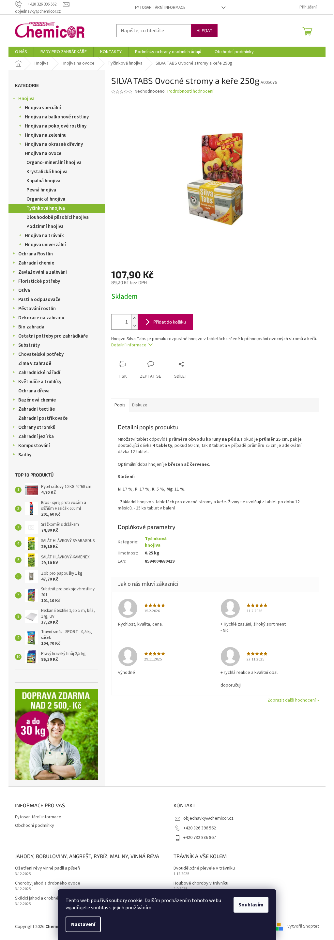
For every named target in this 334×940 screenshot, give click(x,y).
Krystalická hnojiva (47, 171)
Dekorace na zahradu (41, 317)
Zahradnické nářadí (39, 372)
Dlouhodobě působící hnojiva (57, 217)
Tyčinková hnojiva (45, 208)
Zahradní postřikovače (43, 418)
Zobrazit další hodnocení (291, 700)
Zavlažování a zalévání (42, 272)
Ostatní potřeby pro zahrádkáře (53, 336)
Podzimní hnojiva (45, 226)
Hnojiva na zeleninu (46, 135)
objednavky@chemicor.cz (208, 818)
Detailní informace (128, 345)
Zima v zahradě (34, 363)
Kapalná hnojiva (43, 180)
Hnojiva (26, 98)
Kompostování (34, 445)
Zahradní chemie (36, 263)
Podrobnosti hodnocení (190, 91)
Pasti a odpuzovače (39, 299)
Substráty (29, 345)
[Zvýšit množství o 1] (134, 318)
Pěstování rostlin (37, 308)
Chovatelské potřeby (41, 354)
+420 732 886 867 (199, 837)
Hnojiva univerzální (45, 244)
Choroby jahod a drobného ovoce (47, 883)
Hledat (204, 30)
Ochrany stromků (36, 427)
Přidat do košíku (169, 322)
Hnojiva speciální (43, 107)
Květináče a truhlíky (39, 381)
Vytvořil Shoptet (303, 926)
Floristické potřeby (39, 281)
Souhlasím (251, 904)
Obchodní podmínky (34, 825)
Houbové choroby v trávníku (201, 883)
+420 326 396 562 (199, 828)
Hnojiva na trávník (44, 235)
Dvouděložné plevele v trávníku (204, 868)
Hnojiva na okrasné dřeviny (54, 144)
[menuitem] (21, 52)
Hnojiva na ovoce (43, 153)
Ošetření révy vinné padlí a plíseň (47, 868)
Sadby (24, 454)
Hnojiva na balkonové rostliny (57, 117)
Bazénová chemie (37, 400)
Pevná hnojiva (41, 190)
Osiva (24, 290)
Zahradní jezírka (36, 436)
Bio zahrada (31, 327)
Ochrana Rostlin (35, 253)
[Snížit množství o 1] (134, 325)
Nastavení (83, 924)
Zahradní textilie (36, 409)
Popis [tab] (120, 405)
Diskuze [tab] (139, 405)
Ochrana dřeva (34, 390)
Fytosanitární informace (160, 7)
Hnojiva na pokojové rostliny (55, 126)
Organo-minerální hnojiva (54, 162)
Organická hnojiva (45, 199)
